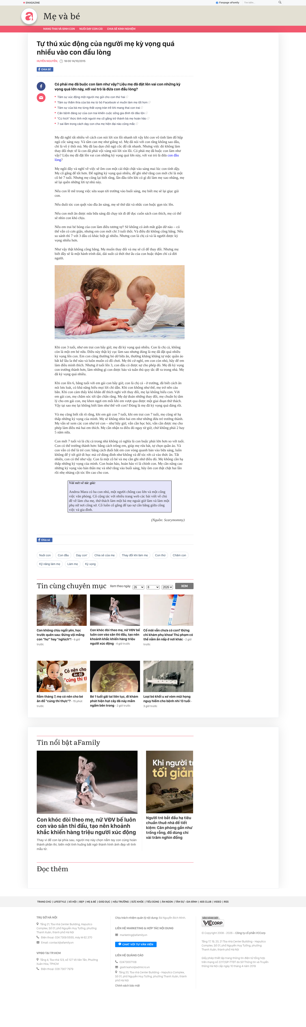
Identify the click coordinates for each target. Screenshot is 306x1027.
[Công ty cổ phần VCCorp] (213, 921)
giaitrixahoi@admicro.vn (135, 967)
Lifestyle (60, 901)
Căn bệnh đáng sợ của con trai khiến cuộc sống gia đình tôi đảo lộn (101, 113)
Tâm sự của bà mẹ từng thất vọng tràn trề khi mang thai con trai (99, 107)
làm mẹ (72, 564)
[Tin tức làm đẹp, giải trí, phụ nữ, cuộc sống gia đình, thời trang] (29, 16)
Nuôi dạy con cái (91, 29)
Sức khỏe (137, 901)
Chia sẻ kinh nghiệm (121, 29)
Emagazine (33, 2)
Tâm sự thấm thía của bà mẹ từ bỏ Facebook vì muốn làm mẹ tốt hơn (102, 102)
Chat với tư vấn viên (137, 944)
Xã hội (73, 901)
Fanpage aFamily (229, 2)
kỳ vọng (90, 564)
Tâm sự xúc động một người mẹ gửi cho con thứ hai (91, 97)
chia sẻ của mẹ (105, 555)
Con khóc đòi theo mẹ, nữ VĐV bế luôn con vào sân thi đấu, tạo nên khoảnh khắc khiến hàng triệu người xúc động (86, 826)
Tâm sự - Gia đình (186, 901)
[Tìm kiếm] (280, 3)
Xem (184, 586)
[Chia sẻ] (41, 86)
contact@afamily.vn (61, 942)
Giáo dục (104, 901)
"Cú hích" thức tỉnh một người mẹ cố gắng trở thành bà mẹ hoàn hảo (102, 118)
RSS (226, 901)
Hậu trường (121, 901)
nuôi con (45, 555)
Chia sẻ (46, 69)
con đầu (63, 555)
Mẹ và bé (61, 16)
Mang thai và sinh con (59, 29)
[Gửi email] (41, 97)
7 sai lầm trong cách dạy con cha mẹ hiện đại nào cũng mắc (96, 124)
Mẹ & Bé (91, 901)
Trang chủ (44, 901)
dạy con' (81, 555)
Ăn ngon (167, 901)
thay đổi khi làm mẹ (135, 555)
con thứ (160, 555)
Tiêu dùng (152, 901)
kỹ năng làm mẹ (49, 564)
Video (217, 901)
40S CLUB (205, 901)
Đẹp (81, 901)
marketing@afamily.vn (133, 935)
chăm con (179, 555)
